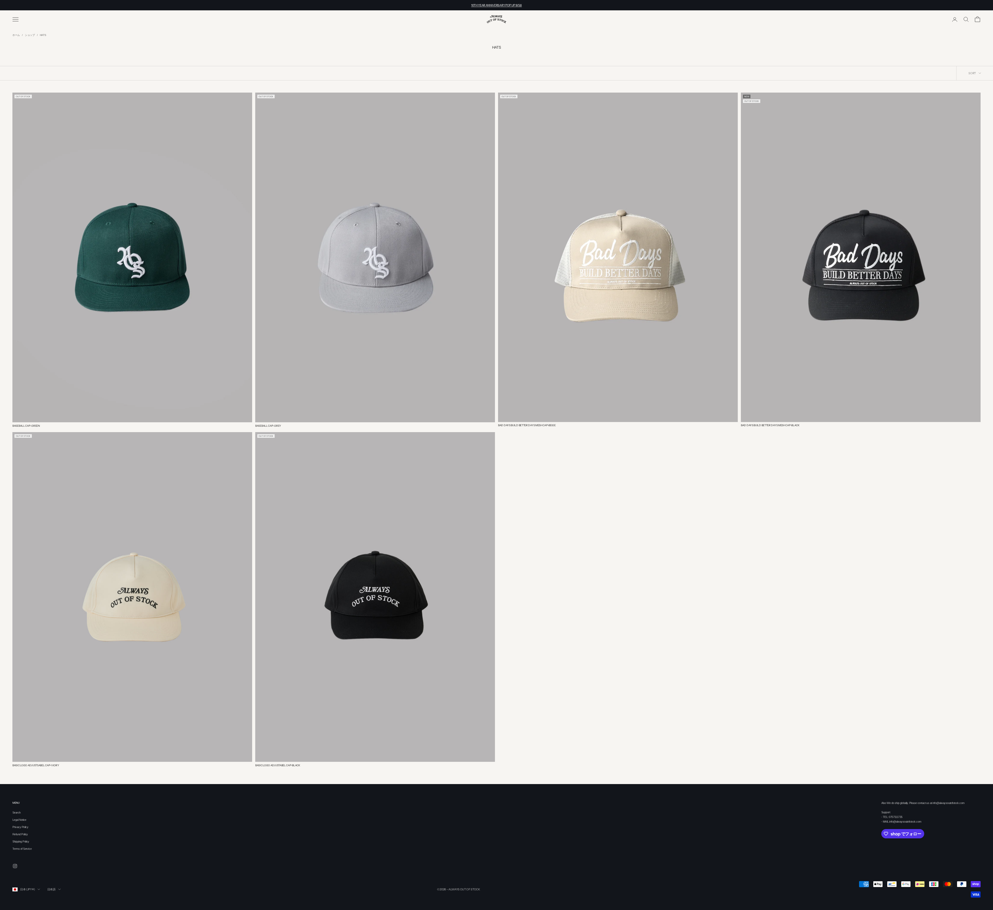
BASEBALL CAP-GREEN (26, 425)
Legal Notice (19, 819)
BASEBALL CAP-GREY (268, 425)
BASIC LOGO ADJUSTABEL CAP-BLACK (277, 765)
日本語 (51, 889)
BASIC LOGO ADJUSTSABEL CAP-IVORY (35, 765)
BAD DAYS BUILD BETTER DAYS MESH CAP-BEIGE (527, 425)
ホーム (16, 35)
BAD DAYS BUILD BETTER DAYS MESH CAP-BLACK (770, 425)
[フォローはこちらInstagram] (15, 866)
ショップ (30, 35)
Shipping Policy (20, 841)
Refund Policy (20, 834)
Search (16, 812)
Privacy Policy (20, 827)
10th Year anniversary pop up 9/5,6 (496, 5)
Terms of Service (22, 848)
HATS (43, 35)
